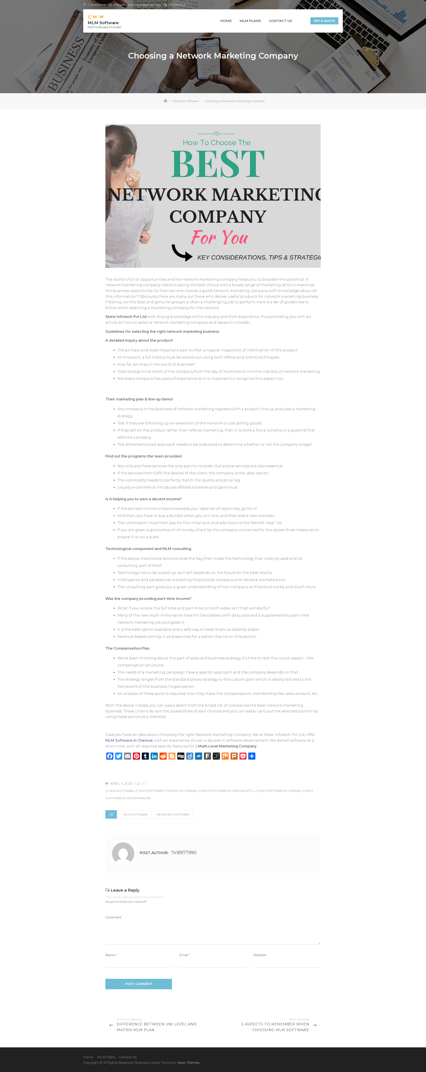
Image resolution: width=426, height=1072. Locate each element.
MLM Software (103, 23)
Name (111, 955)
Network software (173, 814)
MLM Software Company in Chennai (168, 790)
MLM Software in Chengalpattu (228, 790)
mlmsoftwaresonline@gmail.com (137, 4)
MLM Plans (250, 21)
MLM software (135, 814)
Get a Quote (324, 21)
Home (226, 21)
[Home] (166, 101)
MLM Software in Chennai (128, 740)
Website (259, 955)
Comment (113, 917)
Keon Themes (188, 1063)
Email (184, 955)
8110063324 (177, 4)
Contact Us (280, 21)
